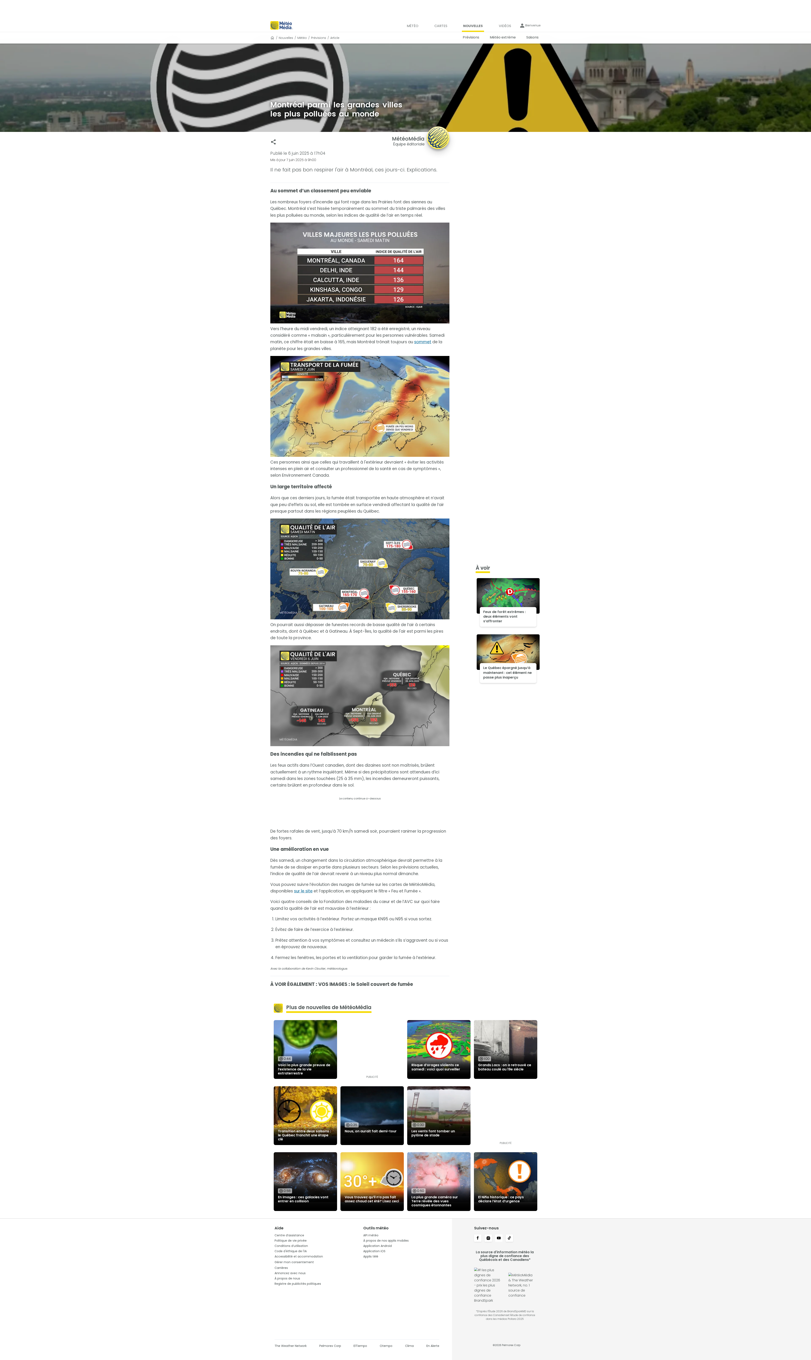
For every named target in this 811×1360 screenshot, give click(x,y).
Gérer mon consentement (294, 1262)
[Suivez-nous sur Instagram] (488, 1238)
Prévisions (318, 38)
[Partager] (273, 142)
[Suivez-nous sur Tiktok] (509, 1238)
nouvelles (286, 38)
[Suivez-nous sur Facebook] (477, 1238)
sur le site (303, 891)
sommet (422, 342)
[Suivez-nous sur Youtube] (499, 1238)
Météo (302, 38)
